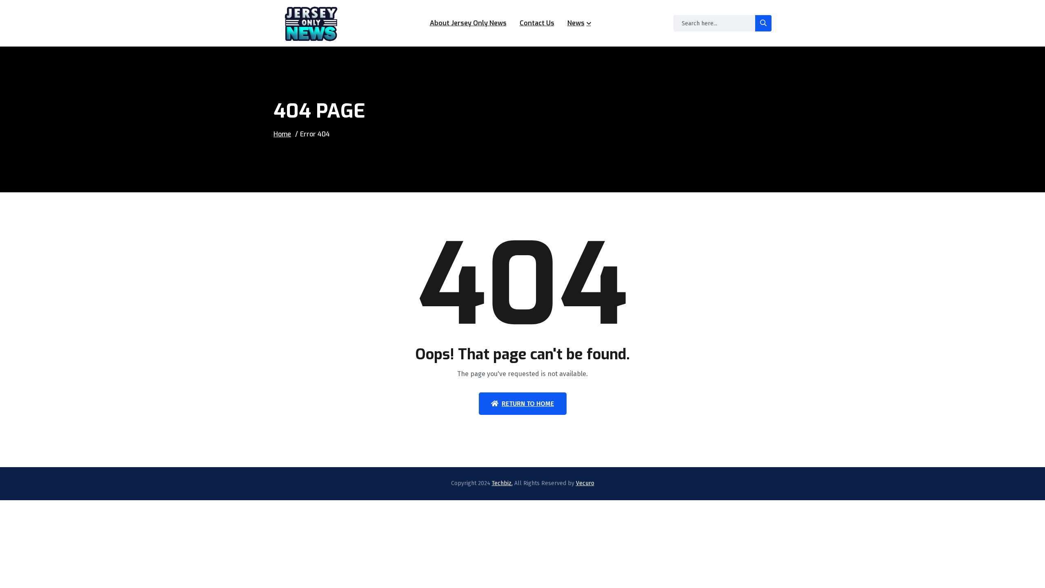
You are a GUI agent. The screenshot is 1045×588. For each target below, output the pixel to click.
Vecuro (585, 483)
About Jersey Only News (468, 23)
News (576, 23)
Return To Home (528, 404)
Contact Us (537, 23)
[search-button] (763, 23)
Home (282, 134)
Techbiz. (502, 483)
